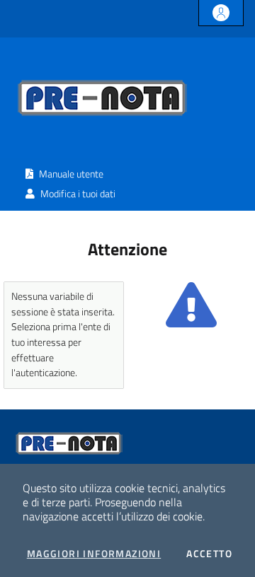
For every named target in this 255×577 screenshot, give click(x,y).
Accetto (209, 554)
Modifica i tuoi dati (76, 194)
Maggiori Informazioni (94, 554)
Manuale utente (70, 174)
